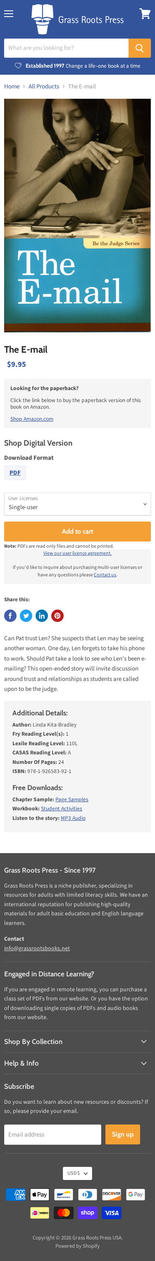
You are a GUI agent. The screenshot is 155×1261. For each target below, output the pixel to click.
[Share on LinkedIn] (42, 616)
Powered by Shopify (77, 1246)
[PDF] (16, 482)
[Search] (140, 48)
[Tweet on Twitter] (26, 616)
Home (11, 86)
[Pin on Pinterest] (57, 616)
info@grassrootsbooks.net (37, 948)
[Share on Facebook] (10, 616)
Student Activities (61, 808)
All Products (44, 86)
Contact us (105, 574)
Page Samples (71, 799)
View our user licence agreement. (77, 553)
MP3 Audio (73, 818)
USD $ (73, 1173)
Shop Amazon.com (31, 419)
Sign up (123, 1134)
